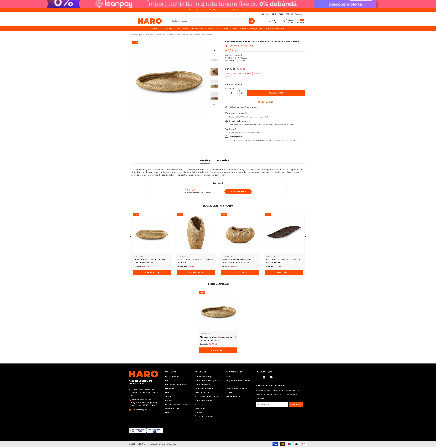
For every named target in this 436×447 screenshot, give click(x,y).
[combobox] (209, 21)
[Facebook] (257, 377)
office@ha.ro (298, 14)
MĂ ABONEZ (296, 404)
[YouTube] (271, 377)
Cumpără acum (265, 102)
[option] (169, 78)
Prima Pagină (136, 34)
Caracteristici (223, 160)
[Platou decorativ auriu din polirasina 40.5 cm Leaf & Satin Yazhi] (218, 310)
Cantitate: (230, 88)
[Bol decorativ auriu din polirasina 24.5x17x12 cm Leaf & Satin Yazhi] (240, 232)
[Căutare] (212, 21)
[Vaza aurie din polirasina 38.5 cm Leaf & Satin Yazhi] (196, 232)
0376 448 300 (277, 14)
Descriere (205, 160)
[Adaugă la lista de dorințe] (242, 93)
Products (149, 34)
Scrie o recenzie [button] (238, 191)
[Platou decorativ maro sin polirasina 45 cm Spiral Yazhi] (284, 232)
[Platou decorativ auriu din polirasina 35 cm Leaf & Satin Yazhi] (151, 232)
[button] (214, 50)
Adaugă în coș (276, 93)
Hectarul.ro (239, 55)
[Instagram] (264, 377)
